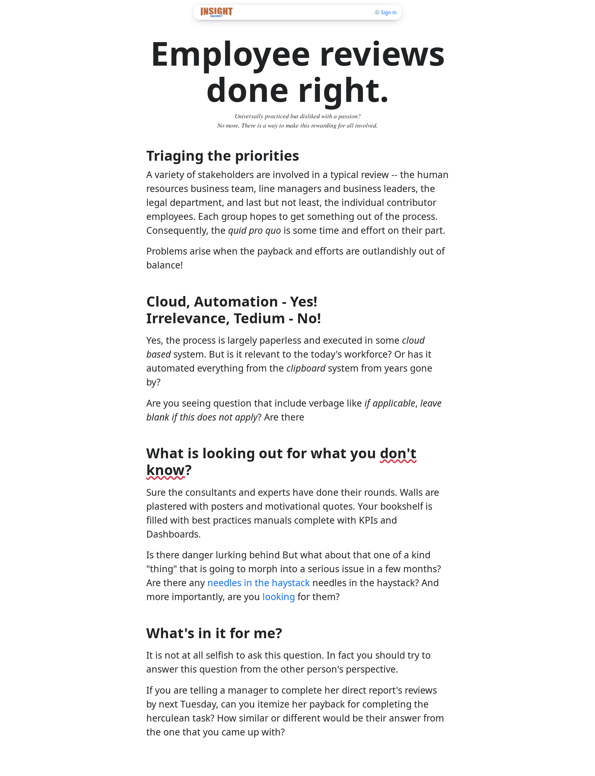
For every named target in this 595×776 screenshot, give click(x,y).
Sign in (389, 12)
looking (278, 596)
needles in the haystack (258, 582)
